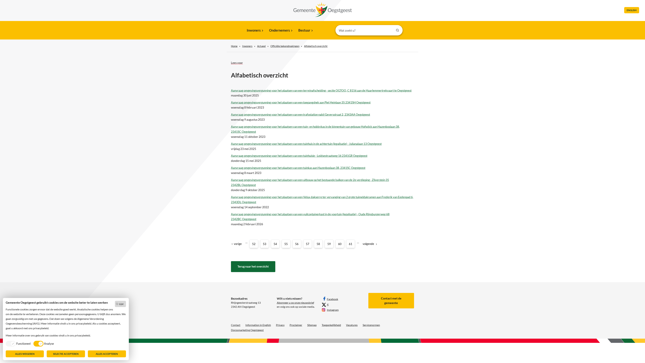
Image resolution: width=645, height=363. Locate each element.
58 (318, 244)
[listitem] (18, 343)
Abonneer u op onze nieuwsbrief (295, 302)
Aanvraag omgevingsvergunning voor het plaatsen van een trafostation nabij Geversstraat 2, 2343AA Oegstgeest (300, 114)
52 (253, 244)
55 (286, 244)
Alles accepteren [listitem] (107, 353)
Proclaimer (296, 325)
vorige (238, 244)
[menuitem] (255, 30)
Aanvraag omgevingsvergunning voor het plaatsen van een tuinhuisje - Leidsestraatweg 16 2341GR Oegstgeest (299, 155)
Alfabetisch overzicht (316, 46)
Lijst (121, 303)
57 (307, 244)
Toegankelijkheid (331, 325)
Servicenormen (371, 325)
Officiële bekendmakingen (284, 46)
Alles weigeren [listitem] (25, 353)
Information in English (258, 325)
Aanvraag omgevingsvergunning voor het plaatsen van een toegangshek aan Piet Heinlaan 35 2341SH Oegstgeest (301, 102)
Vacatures (352, 325)
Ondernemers (279, 30)
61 (350, 244)
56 (296, 244)
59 (329, 244)
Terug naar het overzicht (253, 266)
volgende (368, 244)
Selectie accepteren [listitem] (66, 353)
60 (339, 244)
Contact (235, 325)
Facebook (332, 299)
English (632, 10)
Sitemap (312, 325)
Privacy (280, 325)
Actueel (261, 46)
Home (234, 46)
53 (264, 244)
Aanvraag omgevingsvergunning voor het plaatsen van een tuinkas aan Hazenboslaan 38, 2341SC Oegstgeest (298, 168)
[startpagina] (322, 9)
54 (275, 244)
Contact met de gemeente (391, 300)
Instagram (333, 309)
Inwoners (254, 30)
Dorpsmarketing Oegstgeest (247, 330)
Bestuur (304, 30)
